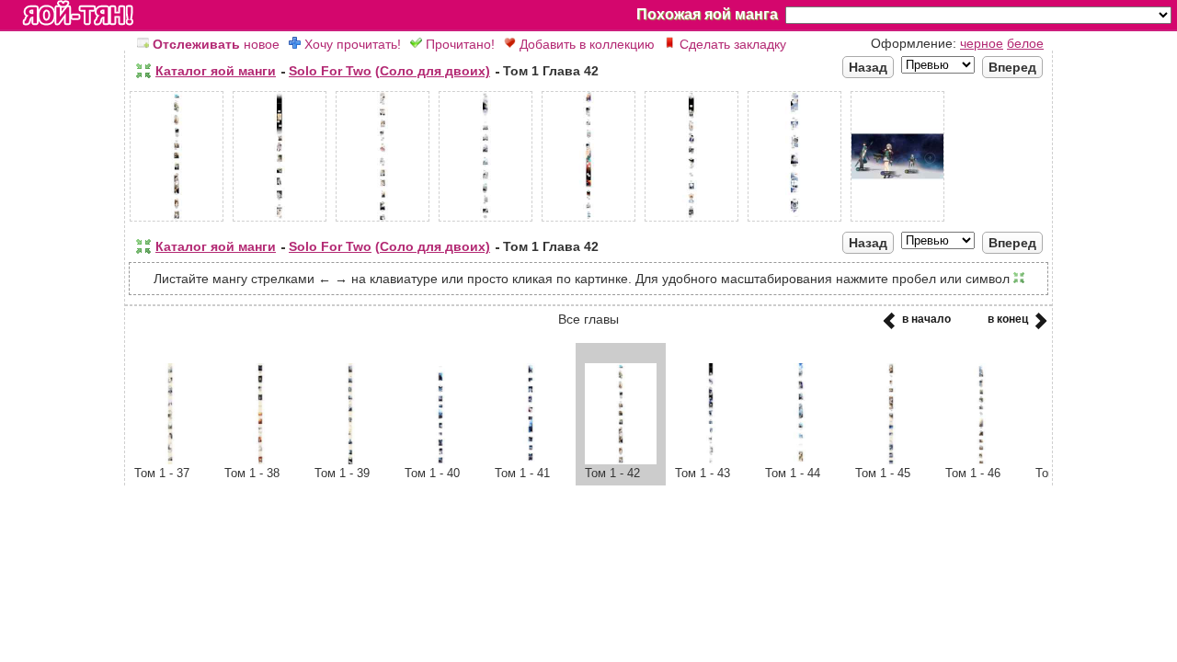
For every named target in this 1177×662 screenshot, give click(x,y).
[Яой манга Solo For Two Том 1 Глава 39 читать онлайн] (350, 459)
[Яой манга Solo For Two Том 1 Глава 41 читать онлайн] (530, 459)
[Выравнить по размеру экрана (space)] (143, 70)
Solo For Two (330, 70)
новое (216, 44)
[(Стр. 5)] (588, 221)
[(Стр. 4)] (485, 221)
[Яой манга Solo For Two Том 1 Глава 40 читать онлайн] (440, 459)
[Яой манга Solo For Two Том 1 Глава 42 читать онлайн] (621, 459)
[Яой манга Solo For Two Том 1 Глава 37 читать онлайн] (170, 459)
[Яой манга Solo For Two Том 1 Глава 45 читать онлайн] (891, 459)
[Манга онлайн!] (78, 14)
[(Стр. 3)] (382, 221)
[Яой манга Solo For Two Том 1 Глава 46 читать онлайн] (981, 459)
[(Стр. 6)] (691, 221)
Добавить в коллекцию (585, 44)
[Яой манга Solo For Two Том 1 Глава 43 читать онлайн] (711, 459)
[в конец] (1037, 326)
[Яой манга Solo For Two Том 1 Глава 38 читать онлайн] (260, 459)
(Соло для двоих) (432, 70)
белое (1025, 43)
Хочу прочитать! (351, 44)
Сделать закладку (731, 44)
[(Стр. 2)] (279, 221)
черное (981, 43)
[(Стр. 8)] (897, 221)
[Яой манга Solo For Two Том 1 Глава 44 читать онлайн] (801, 459)
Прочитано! (458, 44)
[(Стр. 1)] (176, 221)
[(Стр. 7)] (794, 221)
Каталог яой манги (215, 70)
